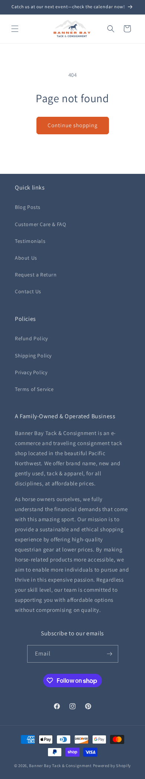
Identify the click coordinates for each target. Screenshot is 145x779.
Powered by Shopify (112, 765)
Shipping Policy (33, 355)
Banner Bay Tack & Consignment (60, 765)
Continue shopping (73, 125)
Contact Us (28, 291)
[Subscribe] (110, 654)
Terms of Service (34, 389)
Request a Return (36, 274)
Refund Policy (31, 338)
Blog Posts (28, 207)
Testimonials (30, 241)
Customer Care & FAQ (40, 224)
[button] (15, 29)
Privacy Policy (31, 372)
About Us (26, 257)
